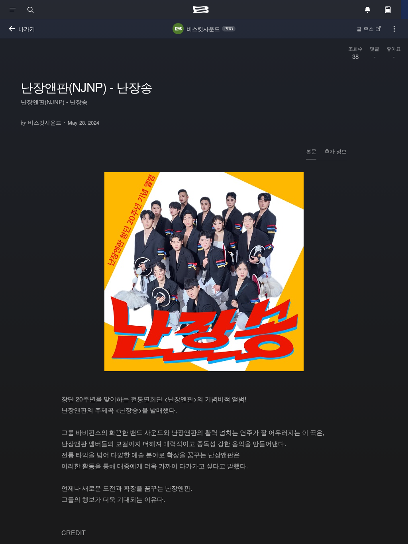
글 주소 (365, 28)
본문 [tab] (311, 151)
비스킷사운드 (41, 122)
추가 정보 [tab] (335, 151)
